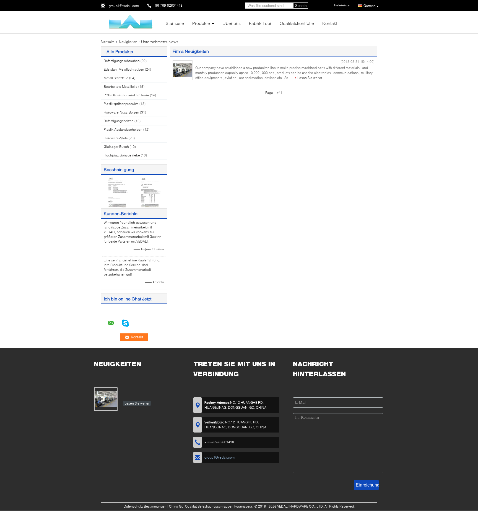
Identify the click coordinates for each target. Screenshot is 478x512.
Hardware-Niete (116, 138)
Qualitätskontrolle (297, 23)
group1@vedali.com (124, 6)
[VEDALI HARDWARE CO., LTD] (131, 22)
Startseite (175, 23)
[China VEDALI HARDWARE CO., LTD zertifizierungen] (117, 192)
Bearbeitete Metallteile (120, 86)
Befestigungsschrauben (122, 61)
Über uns (231, 23)
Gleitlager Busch (116, 147)
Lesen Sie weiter (309, 78)
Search (300, 6)
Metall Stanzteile (116, 78)
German (369, 6)
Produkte (201, 23)
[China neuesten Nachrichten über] (183, 70)
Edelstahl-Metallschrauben (124, 69)
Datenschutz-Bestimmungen (145, 506)
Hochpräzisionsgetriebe (122, 155)
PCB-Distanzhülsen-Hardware (126, 95)
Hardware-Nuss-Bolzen (121, 112)
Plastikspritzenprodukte (121, 104)
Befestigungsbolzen (119, 121)
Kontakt (329, 23)
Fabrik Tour (260, 23)
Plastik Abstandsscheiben (123, 129)
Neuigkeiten (128, 42)
